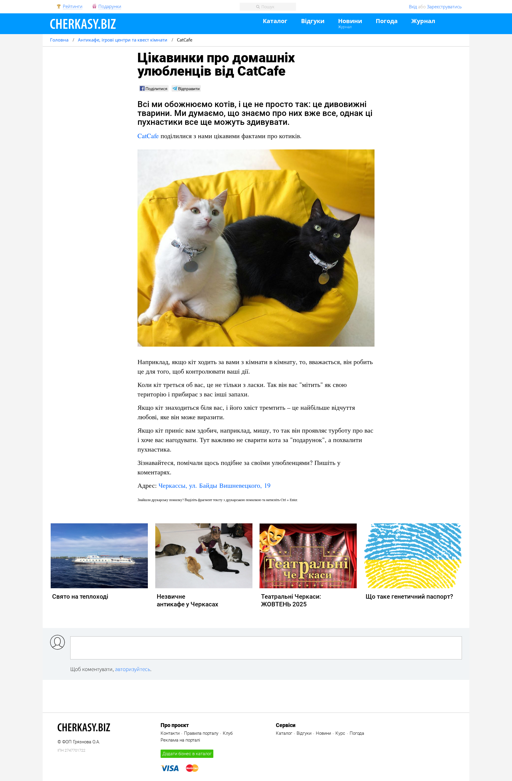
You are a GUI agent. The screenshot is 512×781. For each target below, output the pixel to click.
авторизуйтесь (132, 668)
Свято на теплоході (80, 596)
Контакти (170, 733)
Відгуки (312, 21)
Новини (350, 21)
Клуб (228, 733)
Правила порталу (201, 733)
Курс (340, 733)
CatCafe (148, 135)
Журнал (345, 26)
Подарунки (109, 6)
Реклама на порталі (180, 740)
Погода (387, 21)
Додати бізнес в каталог (187, 753)
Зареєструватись (444, 6)
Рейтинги (72, 6)
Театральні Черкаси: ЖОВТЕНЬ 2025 (291, 600)
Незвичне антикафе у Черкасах (187, 600)
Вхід (413, 6)
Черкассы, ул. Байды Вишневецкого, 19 (215, 485)
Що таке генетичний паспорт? (409, 596)
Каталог (275, 21)
